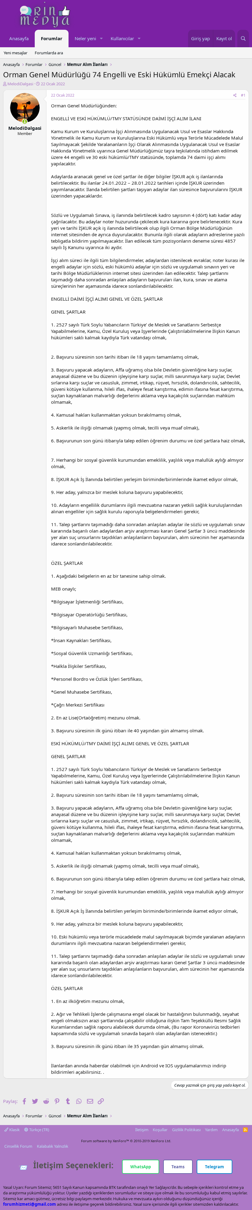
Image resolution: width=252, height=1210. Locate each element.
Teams (177, 1167)
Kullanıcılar (122, 38)
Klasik (14, 1129)
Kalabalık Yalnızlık (52, 1146)
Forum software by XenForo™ (126, 1141)
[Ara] (243, 38)
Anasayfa (19, 38)
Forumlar (51, 38)
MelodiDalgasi (20, 84)
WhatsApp (140, 1167)
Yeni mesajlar (15, 53)
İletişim (141, 1129)
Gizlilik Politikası (186, 1129)
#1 (243, 95)
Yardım (211, 1129)
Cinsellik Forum (18, 1146)
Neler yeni (85, 38)
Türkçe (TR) (38, 1129)
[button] (101, 38)
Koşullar (160, 1129)
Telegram (214, 1167)
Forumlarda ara (49, 53)
